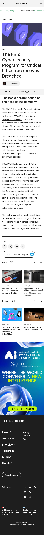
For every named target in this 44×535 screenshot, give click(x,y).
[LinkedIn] (16, 246)
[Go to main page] (13, 421)
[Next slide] (41, 262)
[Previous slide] (34, 262)
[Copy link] (22, 246)
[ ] (5, 49)
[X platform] (10, 246)
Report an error (11, 475)
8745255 (5, 515)
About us (27, 435)
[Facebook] (4, 246)
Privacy (26, 432)
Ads (24, 439)
